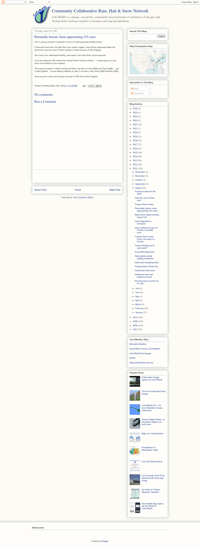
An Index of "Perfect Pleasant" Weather (151, 490)
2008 (135, 325)
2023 (135, 120)
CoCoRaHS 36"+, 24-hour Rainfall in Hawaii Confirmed (152, 408)
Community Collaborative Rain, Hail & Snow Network (100, 10)
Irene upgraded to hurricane (143, 222)
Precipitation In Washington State (150, 448)
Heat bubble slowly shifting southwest (144, 257)
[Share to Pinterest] (100, 86)
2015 (135, 152)
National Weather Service (141, 362)
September (140, 184)
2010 (135, 317)
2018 (135, 140)
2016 (135, 148)
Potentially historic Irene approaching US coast (146, 209)
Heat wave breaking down (147, 262)
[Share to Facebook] (97, 86)
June (137, 292)
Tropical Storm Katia (144, 204)
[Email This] (89, 86)
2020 (135, 132)
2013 (135, 160)
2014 (135, 156)
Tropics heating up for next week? (145, 246)
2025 (135, 112)
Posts (136, 89)
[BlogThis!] (91, 86)
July (137, 288)
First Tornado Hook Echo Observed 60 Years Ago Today (153, 478)
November (140, 176)
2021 (135, 128)
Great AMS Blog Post (144, 252)
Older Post (114, 190)
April (137, 300)
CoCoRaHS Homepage (140, 353)
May (137, 296)
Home (78, 190)
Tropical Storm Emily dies (146, 266)
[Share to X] (94, 86)
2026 (135, 108)
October (139, 180)
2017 (135, 144)
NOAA (132, 358)
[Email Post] (84, 86)
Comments (138, 93)
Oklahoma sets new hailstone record (144, 275)
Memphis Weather (138, 344)
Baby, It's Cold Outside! (152, 433)
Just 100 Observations (152, 461)
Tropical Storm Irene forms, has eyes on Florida (145, 239)
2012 (135, 164)
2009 (135, 321)
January (139, 312)
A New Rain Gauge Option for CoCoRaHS (152, 378)
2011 (135, 168)
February (139, 308)
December (140, 172)
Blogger (105, 541)
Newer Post (40, 190)
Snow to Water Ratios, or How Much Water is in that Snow (153, 422)
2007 (135, 329)
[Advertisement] (77, 176)
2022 (135, 124)
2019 (135, 136)
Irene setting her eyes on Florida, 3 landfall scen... (146, 230)
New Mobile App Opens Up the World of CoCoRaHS (152, 506)
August (138, 188)
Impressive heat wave (145, 270)
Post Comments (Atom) (83, 197)
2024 (135, 116)
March (138, 304)
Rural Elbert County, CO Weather (145, 349)
